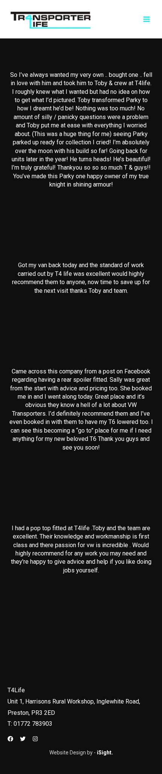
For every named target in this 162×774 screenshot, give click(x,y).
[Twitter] (23, 739)
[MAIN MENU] (147, 19)
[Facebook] (10, 739)
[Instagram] (35, 739)
